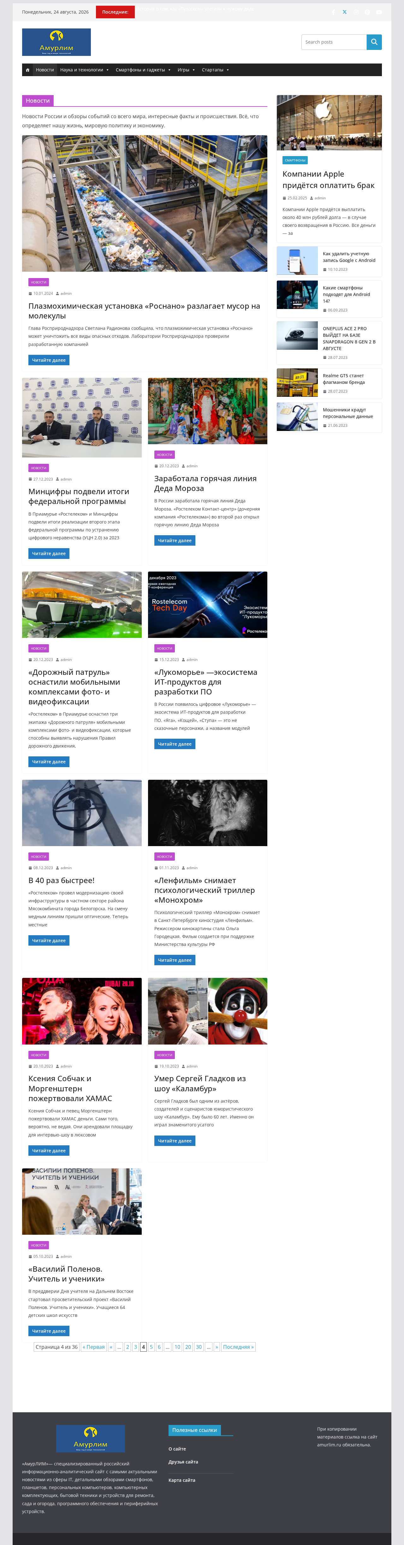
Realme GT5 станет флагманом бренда (344, 379)
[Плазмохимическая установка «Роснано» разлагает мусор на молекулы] (144, 203)
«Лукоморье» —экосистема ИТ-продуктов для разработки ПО (206, 682)
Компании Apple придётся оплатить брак (328, 179)
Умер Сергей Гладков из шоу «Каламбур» (200, 1083)
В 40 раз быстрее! (61, 880)
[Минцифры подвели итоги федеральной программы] (82, 417)
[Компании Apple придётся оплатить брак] (329, 122)
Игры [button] (183, 70)
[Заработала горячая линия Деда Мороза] (208, 411)
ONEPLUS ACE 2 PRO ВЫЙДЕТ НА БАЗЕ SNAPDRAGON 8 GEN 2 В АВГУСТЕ (349, 338)
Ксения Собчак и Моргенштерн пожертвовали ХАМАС (70, 1088)
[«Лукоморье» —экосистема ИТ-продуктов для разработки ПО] (208, 605)
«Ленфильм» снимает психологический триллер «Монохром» (204, 890)
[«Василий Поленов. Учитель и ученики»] (82, 1201)
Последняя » (238, 1346)
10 (177, 1346)
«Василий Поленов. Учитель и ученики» (66, 1273)
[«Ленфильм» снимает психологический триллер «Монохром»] (208, 813)
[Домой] (27, 70)
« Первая (94, 1346)
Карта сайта (182, 1480)
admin (66, 293)
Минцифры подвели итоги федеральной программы (78, 496)
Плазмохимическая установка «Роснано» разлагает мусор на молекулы (144, 310)
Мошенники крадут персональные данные (348, 413)
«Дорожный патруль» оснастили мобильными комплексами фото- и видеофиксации (74, 687)
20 (188, 1346)
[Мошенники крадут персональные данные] (297, 418)
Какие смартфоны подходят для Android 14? (346, 294)
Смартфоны (295, 160)
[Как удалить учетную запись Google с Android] (297, 261)
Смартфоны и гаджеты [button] (140, 70)
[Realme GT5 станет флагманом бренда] (297, 383)
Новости (45, 70)
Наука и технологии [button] (81, 70)
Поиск (374, 42)
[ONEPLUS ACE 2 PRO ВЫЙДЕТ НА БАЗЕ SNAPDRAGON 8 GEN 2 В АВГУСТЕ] (297, 343)
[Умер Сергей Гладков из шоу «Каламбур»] (208, 1011)
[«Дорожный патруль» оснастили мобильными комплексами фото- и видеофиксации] (82, 605)
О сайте (177, 1449)
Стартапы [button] (212, 70)
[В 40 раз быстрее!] (82, 813)
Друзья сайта (183, 1462)
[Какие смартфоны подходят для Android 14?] (297, 299)
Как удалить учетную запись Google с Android (349, 257)
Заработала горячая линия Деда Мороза (205, 483)
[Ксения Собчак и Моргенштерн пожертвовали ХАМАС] (82, 1011)
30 (199, 1346)
